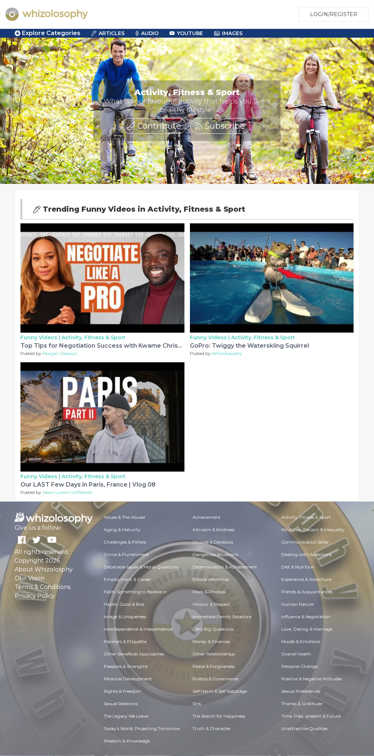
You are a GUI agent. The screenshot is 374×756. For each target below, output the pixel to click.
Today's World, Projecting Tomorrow (142, 728)
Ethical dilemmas (210, 579)
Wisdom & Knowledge (127, 741)
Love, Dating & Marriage (306, 629)
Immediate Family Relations (222, 616)
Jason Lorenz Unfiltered (67, 492)
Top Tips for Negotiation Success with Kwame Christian (104, 345)
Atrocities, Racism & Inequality (313, 529)
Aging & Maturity (122, 529)
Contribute (158, 126)
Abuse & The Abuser (125, 517)
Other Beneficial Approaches (134, 654)
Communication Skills (304, 542)
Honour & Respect (211, 604)
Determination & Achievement (224, 567)
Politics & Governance (215, 678)
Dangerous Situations (215, 554)
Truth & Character (211, 728)
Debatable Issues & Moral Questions (141, 567)
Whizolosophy (227, 353)
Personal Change (299, 666)
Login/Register (333, 14)
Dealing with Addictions (306, 554)
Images (232, 33)
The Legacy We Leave (126, 716)
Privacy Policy (35, 595)
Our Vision (30, 578)
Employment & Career (127, 579)
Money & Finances (211, 641)
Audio (150, 33)
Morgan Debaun (59, 353)
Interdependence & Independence (138, 629)
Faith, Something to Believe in (135, 591)
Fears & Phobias (209, 591)
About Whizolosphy (44, 569)
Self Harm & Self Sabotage (219, 691)
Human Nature (297, 604)
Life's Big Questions (212, 629)
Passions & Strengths (126, 666)
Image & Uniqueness (125, 616)
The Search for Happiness (218, 716)
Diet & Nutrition (297, 567)
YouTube (190, 33)
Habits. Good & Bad (124, 604)
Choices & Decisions (212, 542)
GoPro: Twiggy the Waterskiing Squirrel (249, 345)
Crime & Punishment (126, 554)
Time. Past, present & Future (311, 716)
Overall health (296, 654)
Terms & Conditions (42, 586)
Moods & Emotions (300, 641)
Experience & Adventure (306, 579)
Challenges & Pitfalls (125, 542)
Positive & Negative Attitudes (311, 678)
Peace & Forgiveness (213, 666)
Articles (112, 33)
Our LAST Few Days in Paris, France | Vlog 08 (88, 484)
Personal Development (128, 678)
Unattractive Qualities (304, 728)
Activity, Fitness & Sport (94, 337)
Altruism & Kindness (213, 529)
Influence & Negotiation (305, 616)
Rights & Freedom (122, 691)
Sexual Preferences (300, 691)
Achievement (206, 517)
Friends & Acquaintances (306, 591)
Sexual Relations (121, 703)
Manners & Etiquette (125, 641)
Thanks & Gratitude (301, 703)
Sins (196, 703)
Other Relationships (213, 654)
